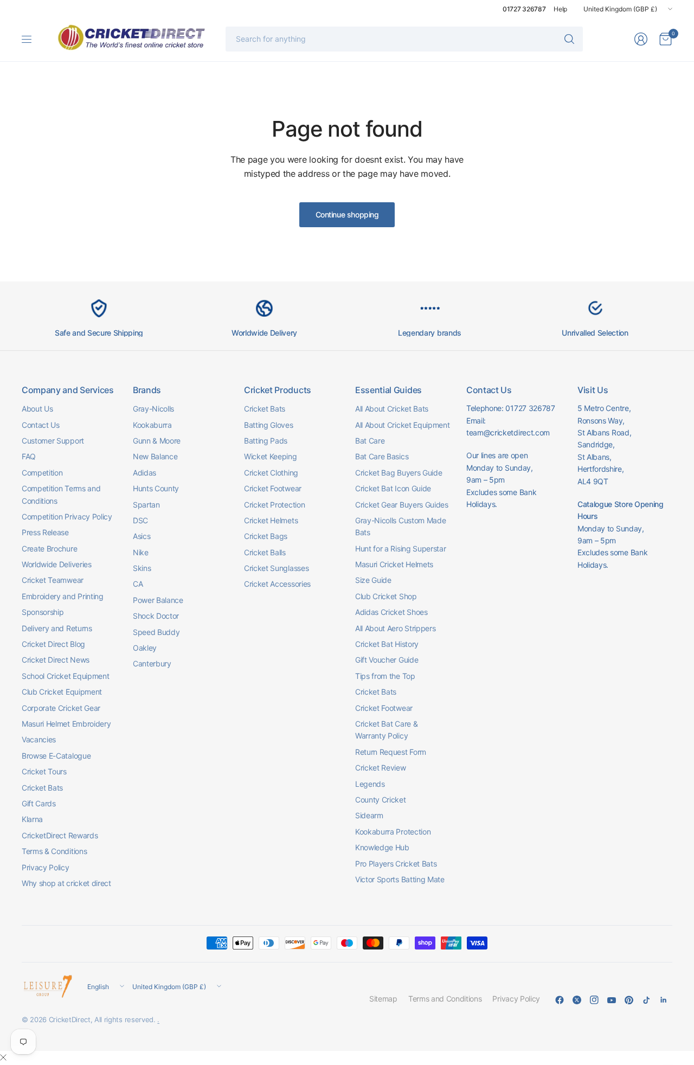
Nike (141, 552)
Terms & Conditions (54, 851)
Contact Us (41, 424)
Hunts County (156, 488)
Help (560, 9)
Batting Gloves (268, 424)
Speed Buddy (156, 632)
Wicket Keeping (270, 456)
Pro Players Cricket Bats (395, 863)
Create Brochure (49, 548)
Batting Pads (265, 440)
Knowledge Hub (382, 847)
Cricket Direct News (55, 659)
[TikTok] (646, 1000)
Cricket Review (380, 767)
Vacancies (39, 739)
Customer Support (53, 440)
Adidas (144, 472)
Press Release (45, 532)
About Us (37, 408)
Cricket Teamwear (52, 580)
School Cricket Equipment (65, 676)
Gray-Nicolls (153, 408)
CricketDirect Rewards (60, 835)
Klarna (32, 819)
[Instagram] (594, 1000)
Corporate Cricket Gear (61, 708)
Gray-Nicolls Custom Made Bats (400, 526)
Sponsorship (42, 612)
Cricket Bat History (387, 644)
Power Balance (158, 600)
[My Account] (640, 39)
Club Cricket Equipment (62, 691)
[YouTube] (611, 1000)
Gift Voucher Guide (386, 659)
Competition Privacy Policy (67, 516)
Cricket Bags (265, 536)
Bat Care (369, 440)
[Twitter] (577, 1000)
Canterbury (152, 663)
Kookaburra (152, 424)
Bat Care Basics (381, 456)
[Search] (569, 39)
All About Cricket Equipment (402, 424)
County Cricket (380, 799)
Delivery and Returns (57, 628)
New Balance (155, 456)
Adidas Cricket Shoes (391, 612)
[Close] (3, 1057)
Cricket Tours (44, 771)
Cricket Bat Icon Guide (393, 488)
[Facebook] (559, 1000)
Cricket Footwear (272, 488)
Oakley (145, 647)
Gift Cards (39, 803)
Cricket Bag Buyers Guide (398, 472)
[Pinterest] (629, 1000)
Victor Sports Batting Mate (400, 879)
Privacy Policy (45, 867)
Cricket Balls (265, 552)
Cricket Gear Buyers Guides (401, 504)
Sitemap (383, 998)
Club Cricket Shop (386, 596)
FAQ (29, 456)
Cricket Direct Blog (53, 644)
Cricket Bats (42, 787)
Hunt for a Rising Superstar (400, 548)
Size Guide (373, 580)
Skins (142, 568)
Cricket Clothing (271, 472)
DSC (140, 520)
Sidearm (369, 815)
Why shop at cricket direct (66, 883)
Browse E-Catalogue (56, 755)
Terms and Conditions (445, 998)
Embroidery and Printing (63, 596)
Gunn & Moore (157, 440)
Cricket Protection (274, 504)
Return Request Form (390, 751)
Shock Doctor (156, 615)
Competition (42, 472)
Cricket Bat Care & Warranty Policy (386, 729)
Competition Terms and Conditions (61, 494)
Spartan (146, 504)
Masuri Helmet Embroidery (66, 723)
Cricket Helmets (271, 520)
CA (138, 583)
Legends (370, 783)
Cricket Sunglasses (276, 568)
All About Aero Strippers (395, 628)
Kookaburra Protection (392, 831)
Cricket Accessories (277, 583)
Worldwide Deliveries (57, 564)
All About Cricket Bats (391, 408)
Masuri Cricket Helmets (394, 564)
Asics (141, 536)
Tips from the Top (385, 676)
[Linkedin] (663, 1000)
